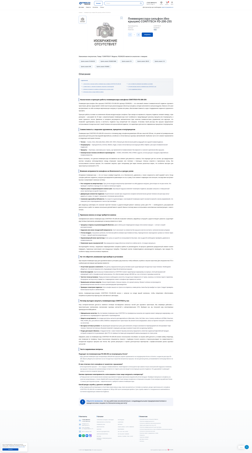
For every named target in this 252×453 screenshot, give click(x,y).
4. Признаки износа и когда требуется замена (93, 91)
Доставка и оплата (144, 439)
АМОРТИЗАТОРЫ (100, 426)
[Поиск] (141, 3)
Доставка (81, 7)
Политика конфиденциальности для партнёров (150, 427)
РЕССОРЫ (99, 436)
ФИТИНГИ (120, 424)
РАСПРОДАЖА (121, 419)
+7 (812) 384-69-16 (86, 419)
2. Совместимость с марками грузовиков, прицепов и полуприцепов (98, 86)
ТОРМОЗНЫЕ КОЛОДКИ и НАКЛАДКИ (105, 419)
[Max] (90, 435)
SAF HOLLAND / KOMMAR (123, 434)
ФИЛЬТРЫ (99, 429)
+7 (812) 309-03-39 (86, 421)
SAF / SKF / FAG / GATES (123, 431)
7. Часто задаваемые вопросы (135, 89)
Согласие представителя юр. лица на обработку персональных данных (156, 429)
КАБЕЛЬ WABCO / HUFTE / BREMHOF (126, 426)
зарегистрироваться (167, 7)
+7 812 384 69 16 (152, 2)
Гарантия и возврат (144, 437)
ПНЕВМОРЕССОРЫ (101, 424)
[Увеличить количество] (138, 35)
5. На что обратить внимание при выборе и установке (140, 83)
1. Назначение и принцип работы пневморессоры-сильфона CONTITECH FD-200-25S (102, 83)
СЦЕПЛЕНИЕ (120, 422)
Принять (10, 449)
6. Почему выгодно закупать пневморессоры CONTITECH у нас (142, 86)
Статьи (102, 7)
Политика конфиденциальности (147, 421)
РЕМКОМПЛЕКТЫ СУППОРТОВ (103, 422)
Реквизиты (142, 435)
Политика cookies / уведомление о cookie (149, 433)
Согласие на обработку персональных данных (150, 423)
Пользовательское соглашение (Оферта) (149, 419)
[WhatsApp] (83, 435)
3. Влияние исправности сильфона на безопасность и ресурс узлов (98, 89)
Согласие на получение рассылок (147, 431)
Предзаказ (147, 34)
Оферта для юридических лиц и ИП (148, 425)
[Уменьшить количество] (130, 35)
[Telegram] (80, 435)
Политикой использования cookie (17, 446)
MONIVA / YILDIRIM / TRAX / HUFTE (125, 436)
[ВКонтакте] (87, 435)
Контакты (95, 7)
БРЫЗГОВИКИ (121, 429)
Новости (88, 7)
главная (80, 12)
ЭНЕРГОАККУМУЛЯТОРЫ (102, 434)
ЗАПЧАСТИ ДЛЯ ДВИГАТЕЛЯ (103, 431)
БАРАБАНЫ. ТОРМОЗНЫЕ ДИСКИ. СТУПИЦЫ (104, 439)
